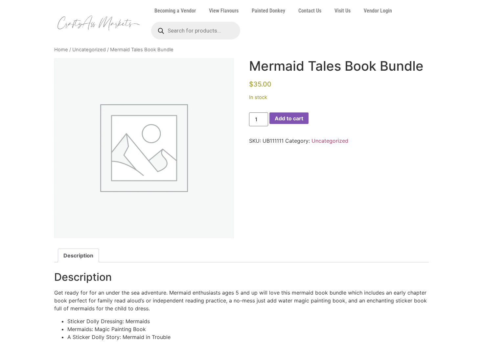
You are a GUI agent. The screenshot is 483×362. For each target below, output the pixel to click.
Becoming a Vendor (175, 11)
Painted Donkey (268, 11)
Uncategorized (89, 50)
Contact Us (309, 11)
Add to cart (289, 118)
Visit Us (342, 11)
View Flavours (224, 11)
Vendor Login (378, 11)
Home (61, 50)
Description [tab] (78, 255)
